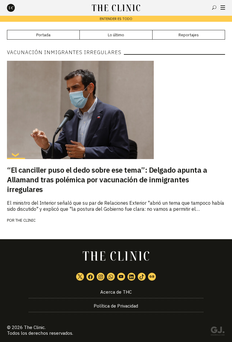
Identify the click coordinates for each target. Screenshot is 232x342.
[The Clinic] (16, 8)
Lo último (116, 34)
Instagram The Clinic (101, 277)
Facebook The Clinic (90, 277)
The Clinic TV (121, 277)
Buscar (214, 7)
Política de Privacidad (116, 306)
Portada (43, 34)
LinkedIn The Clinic (131, 277)
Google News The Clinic (152, 277)
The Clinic (25, 220)
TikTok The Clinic (142, 277)
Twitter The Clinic (80, 277)
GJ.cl (217, 332)
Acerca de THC (116, 292)
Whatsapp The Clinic (111, 277)
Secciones (223, 7)
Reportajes (189, 34)
